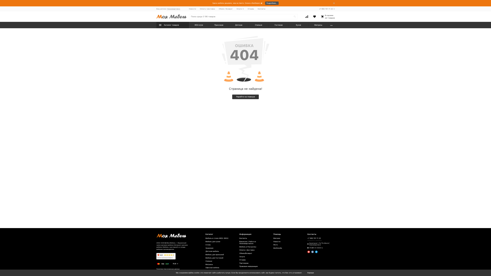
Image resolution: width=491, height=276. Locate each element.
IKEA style (199, 25)
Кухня (298, 25)
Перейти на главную (245, 97)
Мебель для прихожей (214, 255)
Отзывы (251, 9)
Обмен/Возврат (245, 253)
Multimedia (277, 248)
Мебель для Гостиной (214, 258)
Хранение (209, 248)
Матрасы (318, 25)
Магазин (276, 238)
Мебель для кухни (212, 242)
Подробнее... (271, 3)
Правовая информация (248, 266)
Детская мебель (212, 251)
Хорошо (310, 273)
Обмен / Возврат (226, 9)
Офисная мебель (212, 268)
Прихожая (218, 25)
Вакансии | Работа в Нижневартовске (247, 243)
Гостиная (279, 25)
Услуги (242, 257)
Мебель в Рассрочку (247, 247)
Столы (208, 245)
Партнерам (243, 263)
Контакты (261, 9)
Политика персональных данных (168, 269)
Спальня (258, 25)
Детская (238, 25)
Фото (275, 245)
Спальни (208, 261)
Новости (192, 9)
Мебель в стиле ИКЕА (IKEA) (216, 238)
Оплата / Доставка (207, 9)
